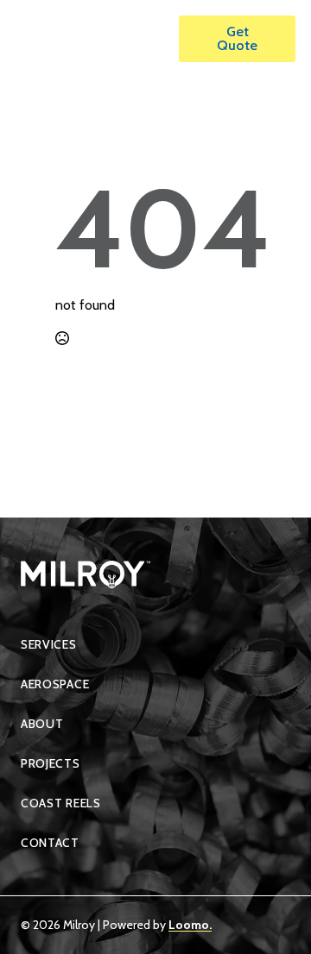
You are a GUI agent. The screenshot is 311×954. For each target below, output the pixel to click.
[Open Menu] (148, 39)
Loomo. (190, 924)
